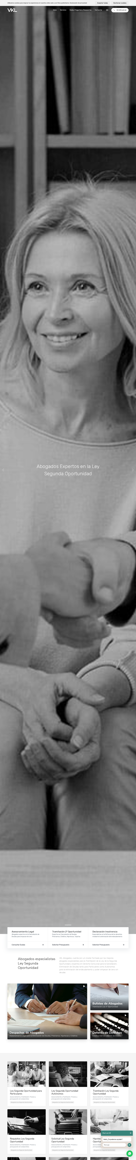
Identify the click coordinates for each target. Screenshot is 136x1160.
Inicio (55, 10)
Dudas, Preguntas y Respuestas (80, 10)
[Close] (130, 1133)
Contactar (98, 10)
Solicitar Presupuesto (60, 945)
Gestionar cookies (119, 3)
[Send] (129, 1145)
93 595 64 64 (121, 10)
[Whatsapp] (129, 1153)
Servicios (63, 10)
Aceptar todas (102, 3)
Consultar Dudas (18, 945)
